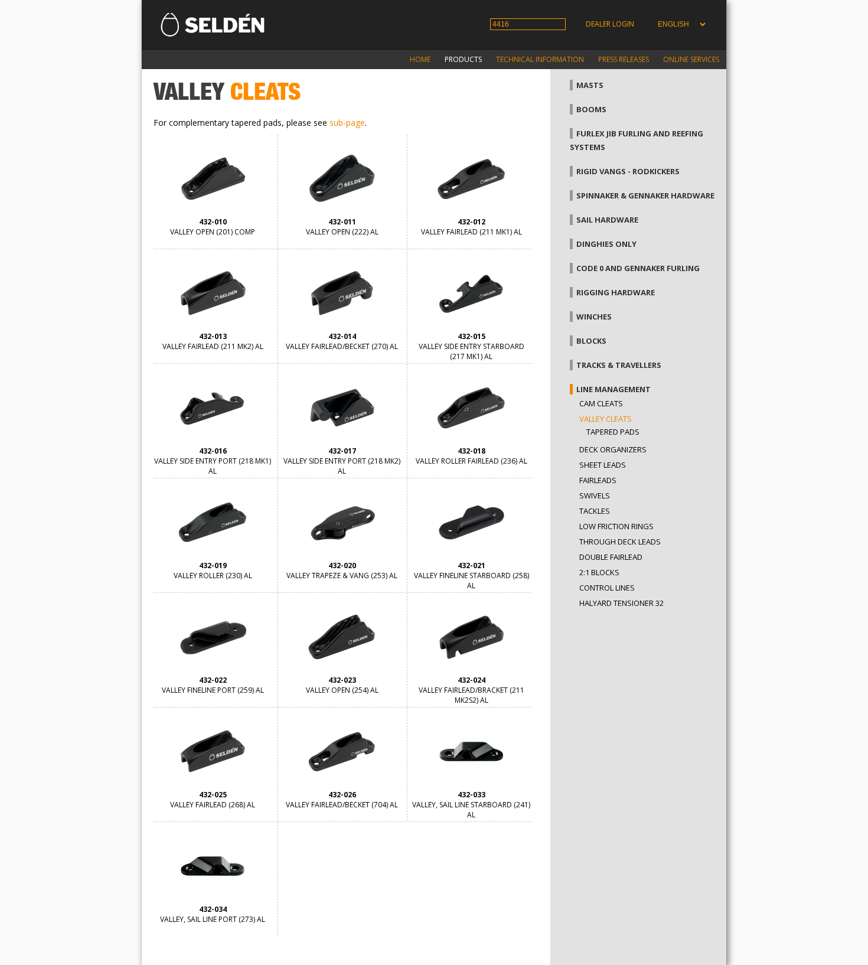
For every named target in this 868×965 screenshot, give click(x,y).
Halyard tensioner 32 (621, 603)
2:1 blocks (599, 572)
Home (420, 59)
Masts (589, 85)
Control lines (607, 587)
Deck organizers (613, 449)
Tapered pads (612, 431)
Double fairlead (610, 557)
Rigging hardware (615, 292)
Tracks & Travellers (618, 365)
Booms (591, 109)
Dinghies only (606, 244)
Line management (613, 389)
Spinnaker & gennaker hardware (645, 195)
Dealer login (610, 24)
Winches (594, 316)
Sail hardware (607, 219)
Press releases (623, 59)
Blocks (591, 340)
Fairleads (597, 480)
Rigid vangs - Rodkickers (628, 171)
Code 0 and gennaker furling (638, 268)
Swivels (594, 495)
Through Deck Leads (620, 541)
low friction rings (616, 526)
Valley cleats (605, 418)
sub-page (347, 122)
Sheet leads (602, 464)
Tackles (594, 511)
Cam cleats (601, 403)
